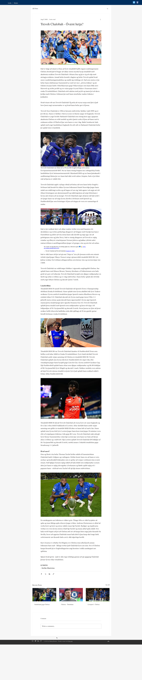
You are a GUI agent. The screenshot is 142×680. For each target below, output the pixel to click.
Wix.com (70, 641)
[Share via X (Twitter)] (45, 574)
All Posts (35, 8)
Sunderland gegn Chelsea (42, 604)
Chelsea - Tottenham (67, 604)
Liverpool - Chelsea (94, 604)
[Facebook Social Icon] (137, 2)
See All (108, 585)
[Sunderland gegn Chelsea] (44, 594)
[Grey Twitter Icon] (35, 641)
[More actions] (100, 19)
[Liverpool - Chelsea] (98, 594)
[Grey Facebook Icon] (41, 641)
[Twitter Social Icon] (134, 2)
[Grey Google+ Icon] (33, 641)
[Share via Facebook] (41, 574)
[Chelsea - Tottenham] (71, 594)
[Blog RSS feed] (57, 638)
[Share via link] (53, 574)
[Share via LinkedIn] (49, 574)
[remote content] (71, 249)
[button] (107, 8)
